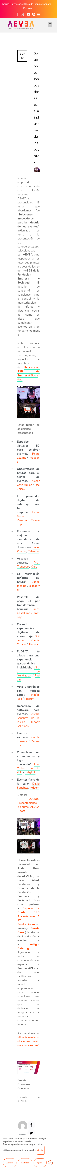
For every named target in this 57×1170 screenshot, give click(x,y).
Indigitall (30, 772)
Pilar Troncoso (28, 565)
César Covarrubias (28, 483)
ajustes (40, 1150)
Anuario (47, 4)
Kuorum (29, 699)
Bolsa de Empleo (33, 4)
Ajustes (40, 1163)
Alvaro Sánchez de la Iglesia (28, 718)
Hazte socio (16, 4)
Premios (27, 8)
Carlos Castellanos (28, 611)
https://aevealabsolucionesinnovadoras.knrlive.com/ (28, 1041)
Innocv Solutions (28, 724)
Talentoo (33, 551)
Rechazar (25, 1163)
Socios (5, 4)
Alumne (33, 644)
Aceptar (9, 1163)
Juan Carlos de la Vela (28, 768)
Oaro (34, 567)
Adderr (34, 788)
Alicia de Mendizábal (28, 671)
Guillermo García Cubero (28, 640)
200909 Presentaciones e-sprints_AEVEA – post (28, 805)
